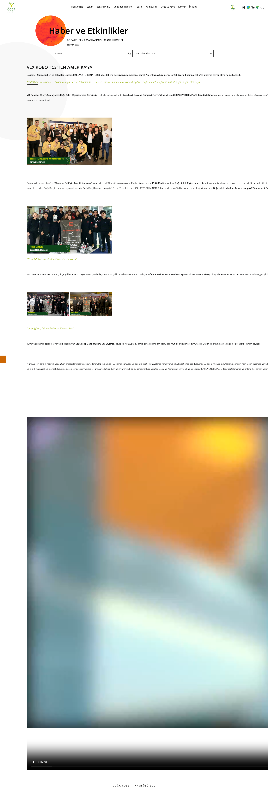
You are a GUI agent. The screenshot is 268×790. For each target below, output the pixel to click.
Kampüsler (151, 6)
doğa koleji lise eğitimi (154, 82)
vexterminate (103, 82)
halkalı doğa (174, 82)
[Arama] (262, 7)
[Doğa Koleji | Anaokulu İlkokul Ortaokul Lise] (8, 7)
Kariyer (182, 6)
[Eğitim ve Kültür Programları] (248, 7)
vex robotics (46, 82)
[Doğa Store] (253, 7)
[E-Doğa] (257, 7)
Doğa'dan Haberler (123, 6)
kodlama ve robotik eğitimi (126, 82)
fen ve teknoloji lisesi (82, 82)
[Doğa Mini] (239, 7)
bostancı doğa (62, 82)
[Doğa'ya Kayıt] (243, 7)
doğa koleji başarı (191, 82)
